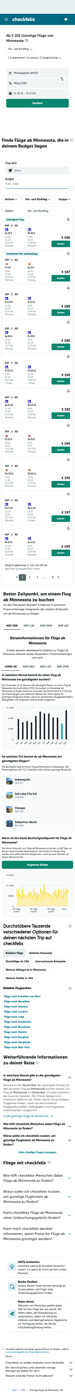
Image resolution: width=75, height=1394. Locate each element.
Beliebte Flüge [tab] (14, 953)
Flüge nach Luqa (14, 1016)
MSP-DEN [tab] (12, 625)
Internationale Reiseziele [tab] (50, 961)
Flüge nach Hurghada (17, 1042)
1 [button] (22, 577)
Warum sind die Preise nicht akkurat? (29, 1375)
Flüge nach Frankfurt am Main (22, 996)
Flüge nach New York (17, 1047)
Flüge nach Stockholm (17, 1021)
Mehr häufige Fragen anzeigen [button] (37, 1152)
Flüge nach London (16, 1011)
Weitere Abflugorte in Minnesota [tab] (26, 969)
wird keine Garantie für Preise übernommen (27, 1352)
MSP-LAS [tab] (28, 625)
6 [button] (53, 577)
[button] (6, 19)
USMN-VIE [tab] (11, 666)
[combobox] (41, 170)
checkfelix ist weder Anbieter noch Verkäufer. (35, 1362)
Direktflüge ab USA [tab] (17, 961)
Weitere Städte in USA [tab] (19, 978)
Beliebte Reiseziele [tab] (40, 953)
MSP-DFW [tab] (46, 625)
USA (23, 1390)
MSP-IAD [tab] (63, 625)
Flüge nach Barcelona (17, 1026)
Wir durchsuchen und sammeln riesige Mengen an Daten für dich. (30, 1369)
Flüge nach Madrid (15, 1032)
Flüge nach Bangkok (16, 1037)
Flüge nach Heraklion (17, 1001)
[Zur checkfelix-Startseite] (23, 19)
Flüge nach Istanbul (16, 1006)
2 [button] (30, 577)
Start (14, 1390)
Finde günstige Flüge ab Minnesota (25, 1116)
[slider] (70, 188)
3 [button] (37, 577)
